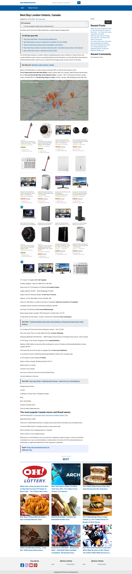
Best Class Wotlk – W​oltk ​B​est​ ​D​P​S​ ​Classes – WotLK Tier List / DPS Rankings (55, 381)
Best (22, 8)
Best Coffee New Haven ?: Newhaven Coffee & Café (40, 50)
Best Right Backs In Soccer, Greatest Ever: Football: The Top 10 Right (45, 42)
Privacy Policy (33, 8)
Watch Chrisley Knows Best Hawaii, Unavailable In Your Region (43, 45)
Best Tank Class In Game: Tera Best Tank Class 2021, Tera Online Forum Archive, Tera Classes (53, 48)
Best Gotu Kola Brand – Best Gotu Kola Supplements (40, 39)
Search (92, 19)
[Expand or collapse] (86, 23)
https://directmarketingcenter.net (38, 447)
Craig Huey (41, 19)
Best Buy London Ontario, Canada (43, 65)
